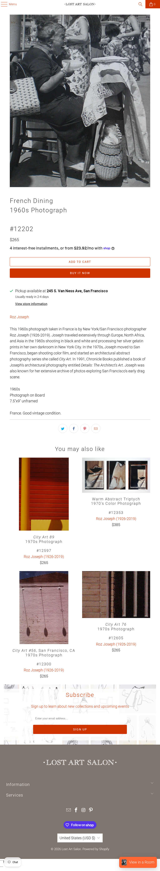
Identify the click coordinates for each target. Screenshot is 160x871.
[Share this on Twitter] (62, 428)
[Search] (140, 4)
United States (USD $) (77, 838)
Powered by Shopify (95, 849)
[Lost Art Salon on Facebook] (76, 810)
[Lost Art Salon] (80, 4)
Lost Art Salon (71, 849)
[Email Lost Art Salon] (69, 810)
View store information (31, 304)
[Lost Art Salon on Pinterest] (91, 810)
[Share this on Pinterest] (84, 428)
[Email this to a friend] (95, 428)
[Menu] (2, 4)
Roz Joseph (19, 317)
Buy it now (80, 273)
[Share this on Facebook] (73, 428)
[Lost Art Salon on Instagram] (83, 810)
